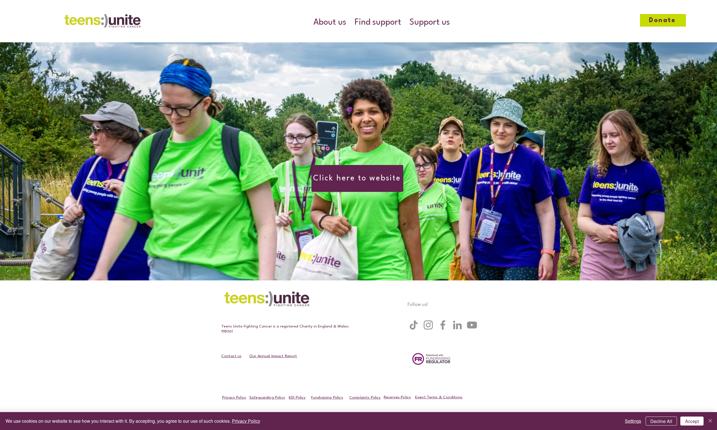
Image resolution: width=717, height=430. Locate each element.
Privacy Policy (246, 421)
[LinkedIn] (457, 325)
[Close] (710, 421)
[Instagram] (428, 325)
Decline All (661, 421)
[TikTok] (414, 325)
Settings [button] (633, 421)
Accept (692, 421)
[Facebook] (443, 325)
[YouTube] (472, 325)
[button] (329, 22)
